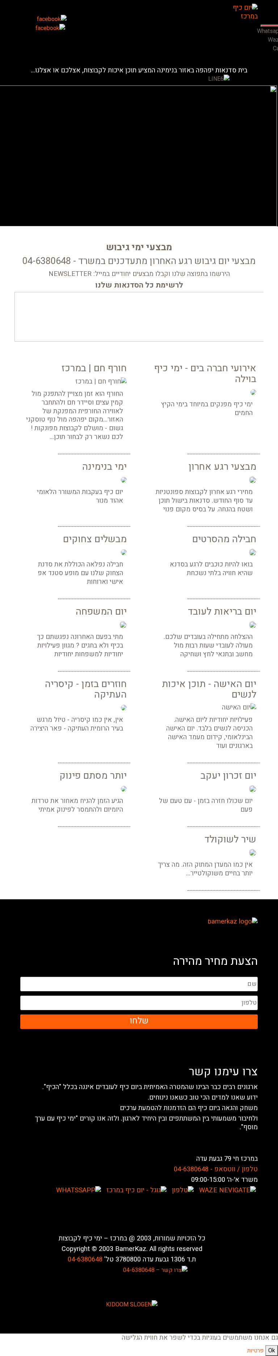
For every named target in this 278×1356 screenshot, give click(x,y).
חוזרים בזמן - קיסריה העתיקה (86, 689)
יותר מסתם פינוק (93, 775)
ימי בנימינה (104, 466)
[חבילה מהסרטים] (252, 552)
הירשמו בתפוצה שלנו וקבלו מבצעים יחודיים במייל (162, 274)
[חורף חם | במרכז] (101, 381)
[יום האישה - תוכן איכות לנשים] (239, 707)
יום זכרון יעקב (228, 775)
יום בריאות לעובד (222, 611)
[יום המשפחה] (123, 624)
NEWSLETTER (70, 274)
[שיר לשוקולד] (252, 852)
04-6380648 (85, 1259)
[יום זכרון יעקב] (252, 788)
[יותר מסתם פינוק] (124, 788)
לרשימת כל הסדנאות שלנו (139, 285)
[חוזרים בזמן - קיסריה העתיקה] (124, 707)
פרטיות (255, 1350)
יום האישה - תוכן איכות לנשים (209, 689)
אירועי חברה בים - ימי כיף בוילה (205, 373)
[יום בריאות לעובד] (252, 624)
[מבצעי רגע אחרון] (252, 480)
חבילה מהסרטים (224, 539)
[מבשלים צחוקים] (124, 552)
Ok (271, 1350)
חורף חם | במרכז (94, 368)
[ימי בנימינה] (124, 480)
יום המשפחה (101, 611)
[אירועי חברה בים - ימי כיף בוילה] (253, 392)
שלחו (139, 1020)
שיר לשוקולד (230, 839)
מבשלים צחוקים (95, 539)
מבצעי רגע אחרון (222, 466)
